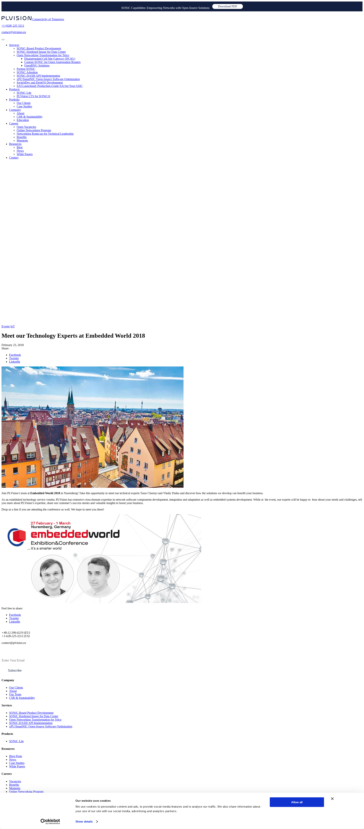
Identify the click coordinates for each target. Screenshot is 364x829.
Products (14, 89)
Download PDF (227, 6)
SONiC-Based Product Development (39, 48)
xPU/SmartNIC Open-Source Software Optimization (48, 79)
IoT (12, 326)
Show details (84, 821)
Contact (13, 157)
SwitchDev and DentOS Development (40, 82)
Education (23, 120)
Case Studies (24, 106)
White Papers (25, 154)
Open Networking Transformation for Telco (43, 55)
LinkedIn (14, 361)
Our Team (15, 694)
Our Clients (24, 103)
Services (14, 45)
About (20, 113)
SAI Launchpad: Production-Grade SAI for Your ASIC (50, 86)
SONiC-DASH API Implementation (38, 75)
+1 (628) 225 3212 (13, 25)
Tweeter (14, 358)
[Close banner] (332, 798)
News (20, 150)
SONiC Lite (24, 92)
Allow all (297, 802)
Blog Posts (15, 756)
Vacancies (15, 781)
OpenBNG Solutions (36, 65)
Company (15, 109)
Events (6, 326)
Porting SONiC (26, 68)
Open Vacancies (26, 126)
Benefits (22, 137)
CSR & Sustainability (29, 116)
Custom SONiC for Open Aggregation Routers (52, 62)
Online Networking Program (34, 130)
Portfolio (14, 99)
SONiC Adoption (27, 72)
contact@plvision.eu (14, 32)
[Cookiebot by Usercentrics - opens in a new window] (50, 821)
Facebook (15, 354)
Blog (20, 147)
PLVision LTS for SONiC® (33, 96)
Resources (15, 144)
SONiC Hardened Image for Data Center (41, 51)
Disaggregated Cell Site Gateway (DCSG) (49, 58)
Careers (13, 123)
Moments (22, 140)
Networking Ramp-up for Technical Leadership (45, 133)
